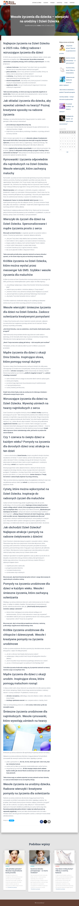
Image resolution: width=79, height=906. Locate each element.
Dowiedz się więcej (12, 887)
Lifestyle (59, 2)
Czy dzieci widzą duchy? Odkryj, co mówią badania (64, 871)
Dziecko (46, 2)
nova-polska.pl (40, 903)
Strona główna (36, 2)
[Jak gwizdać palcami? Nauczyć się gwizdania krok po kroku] (14, 856)
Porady (52, 2)
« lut (67, 152)
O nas (66, 2)
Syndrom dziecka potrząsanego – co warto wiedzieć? (39, 871)
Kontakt (72, 2)
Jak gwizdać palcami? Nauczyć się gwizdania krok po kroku (14, 871)
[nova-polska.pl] (9, 3)
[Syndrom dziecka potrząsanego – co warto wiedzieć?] (39, 856)
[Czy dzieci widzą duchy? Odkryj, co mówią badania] (64, 856)
